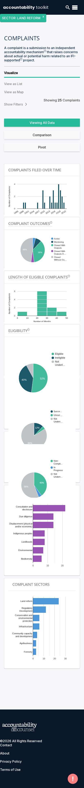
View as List (13, 84)
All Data (49, 123)
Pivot (42, 147)
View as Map (14, 92)
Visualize (11, 73)
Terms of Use (10, 770)
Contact (6, 745)
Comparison (42, 135)
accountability (26, 7)
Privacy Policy (11, 761)
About (4, 753)
